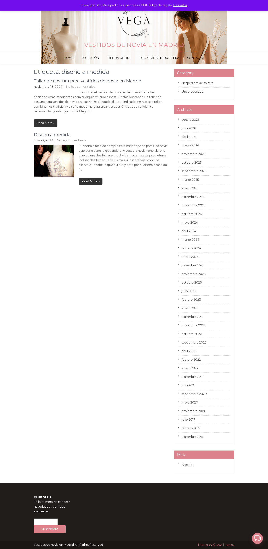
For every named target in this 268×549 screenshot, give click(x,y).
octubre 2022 (192, 334)
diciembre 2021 (193, 377)
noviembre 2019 (193, 411)
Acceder (188, 465)
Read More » (45, 123)
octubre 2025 (192, 162)
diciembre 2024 (193, 197)
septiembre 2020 (194, 394)
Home (68, 58)
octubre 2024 (192, 214)
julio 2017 (188, 419)
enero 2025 (190, 188)
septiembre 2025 (194, 171)
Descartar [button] (180, 5)
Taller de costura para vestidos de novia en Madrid (87, 81)
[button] (257, 538)
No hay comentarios (80, 86)
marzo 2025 (190, 179)
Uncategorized (192, 91)
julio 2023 (189, 291)
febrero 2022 (191, 359)
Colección (90, 58)
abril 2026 (189, 137)
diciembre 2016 (192, 437)
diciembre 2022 (193, 317)
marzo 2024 (190, 239)
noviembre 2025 (193, 154)
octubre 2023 (192, 282)
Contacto (195, 58)
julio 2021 (188, 385)
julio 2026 (189, 128)
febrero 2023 (191, 299)
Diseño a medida (52, 134)
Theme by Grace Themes (215, 544)
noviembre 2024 (194, 205)
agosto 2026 (190, 119)
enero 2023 (190, 308)
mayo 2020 (190, 402)
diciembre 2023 (193, 265)
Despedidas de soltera (159, 58)
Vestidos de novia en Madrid (134, 44)
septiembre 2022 (194, 342)
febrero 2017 (191, 428)
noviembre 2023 (194, 274)
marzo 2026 (190, 145)
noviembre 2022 (194, 325)
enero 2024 (190, 257)
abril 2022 (189, 351)
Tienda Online (119, 58)
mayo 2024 (190, 222)
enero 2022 (190, 368)
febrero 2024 (191, 248)
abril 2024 (189, 231)
